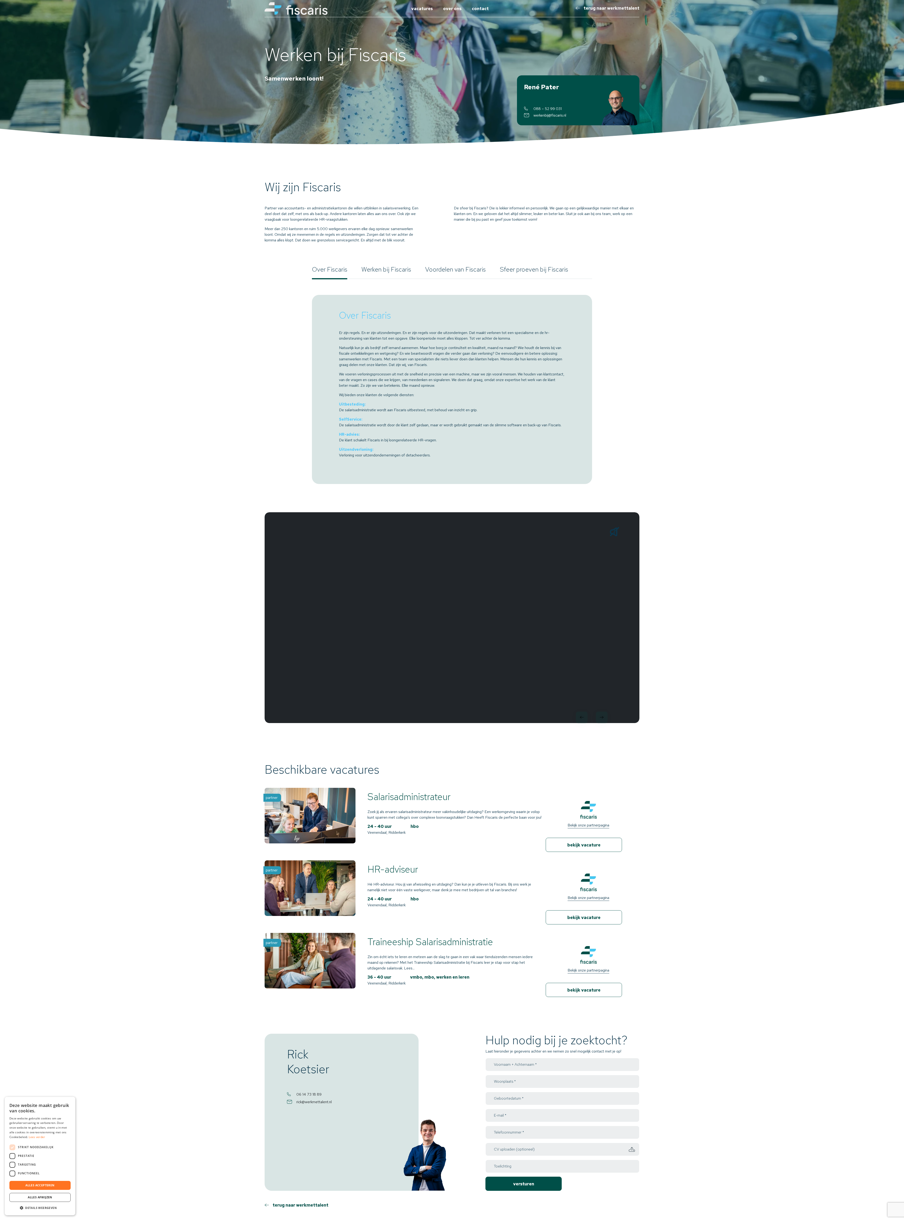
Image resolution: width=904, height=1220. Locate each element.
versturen (523, 1184)
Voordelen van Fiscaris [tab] (455, 269)
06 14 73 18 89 (309, 1094)
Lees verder (37, 1137)
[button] (40, 1208)
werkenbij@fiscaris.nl (549, 115)
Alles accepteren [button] (39, 1185)
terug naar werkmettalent (611, 8)
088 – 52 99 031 (547, 108)
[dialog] (40, 1156)
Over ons (452, 8)
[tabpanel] (452, 389)
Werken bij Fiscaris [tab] (386, 269)
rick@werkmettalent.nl (314, 1101)
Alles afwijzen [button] (40, 1197)
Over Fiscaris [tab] (329, 269)
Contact (480, 8)
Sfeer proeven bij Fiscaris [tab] (534, 269)
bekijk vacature (584, 845)
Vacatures (422, 8)
